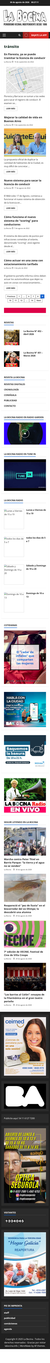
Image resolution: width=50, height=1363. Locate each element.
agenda (8, 1329)
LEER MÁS (11, 109)
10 (10, 300)
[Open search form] (19, 35)
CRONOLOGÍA (11, 389)
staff (6, 1312)
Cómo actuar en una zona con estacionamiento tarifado (23, 262)
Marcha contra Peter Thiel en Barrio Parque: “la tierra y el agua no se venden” (24, 862)
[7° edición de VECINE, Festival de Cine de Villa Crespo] (25, 934)
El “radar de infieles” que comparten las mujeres (25, 657)
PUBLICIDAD (10, 400)
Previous (11, 296)
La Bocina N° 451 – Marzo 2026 (33, 354)
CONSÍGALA (10, 395)
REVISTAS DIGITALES (14, 384)
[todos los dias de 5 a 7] (14, 546)
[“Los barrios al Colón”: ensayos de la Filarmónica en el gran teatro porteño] (25, 977)
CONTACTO (10, 405)
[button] (4, 35)
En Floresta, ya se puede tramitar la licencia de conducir (24, 56)
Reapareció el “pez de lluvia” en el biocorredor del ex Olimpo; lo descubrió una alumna (24, 909)
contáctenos (10, 1323)
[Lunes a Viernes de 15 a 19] (14, 518)
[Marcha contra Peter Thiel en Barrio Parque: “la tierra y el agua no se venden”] (25, 842)
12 (21, 300)
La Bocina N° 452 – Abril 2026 (33, 333)
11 (16, 300)
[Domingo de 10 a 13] (14, 602)
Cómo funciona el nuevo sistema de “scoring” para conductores (21, 220)
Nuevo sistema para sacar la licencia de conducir (22, 182)
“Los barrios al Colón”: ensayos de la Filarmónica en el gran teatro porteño (24, 998)
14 (32, 300)
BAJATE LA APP (39, 35)
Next (39, 300)
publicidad (9, 1318)
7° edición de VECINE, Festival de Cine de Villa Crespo (23, 953)
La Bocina (7, 62)
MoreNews (25, 1345)
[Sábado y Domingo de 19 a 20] (14, 574)
